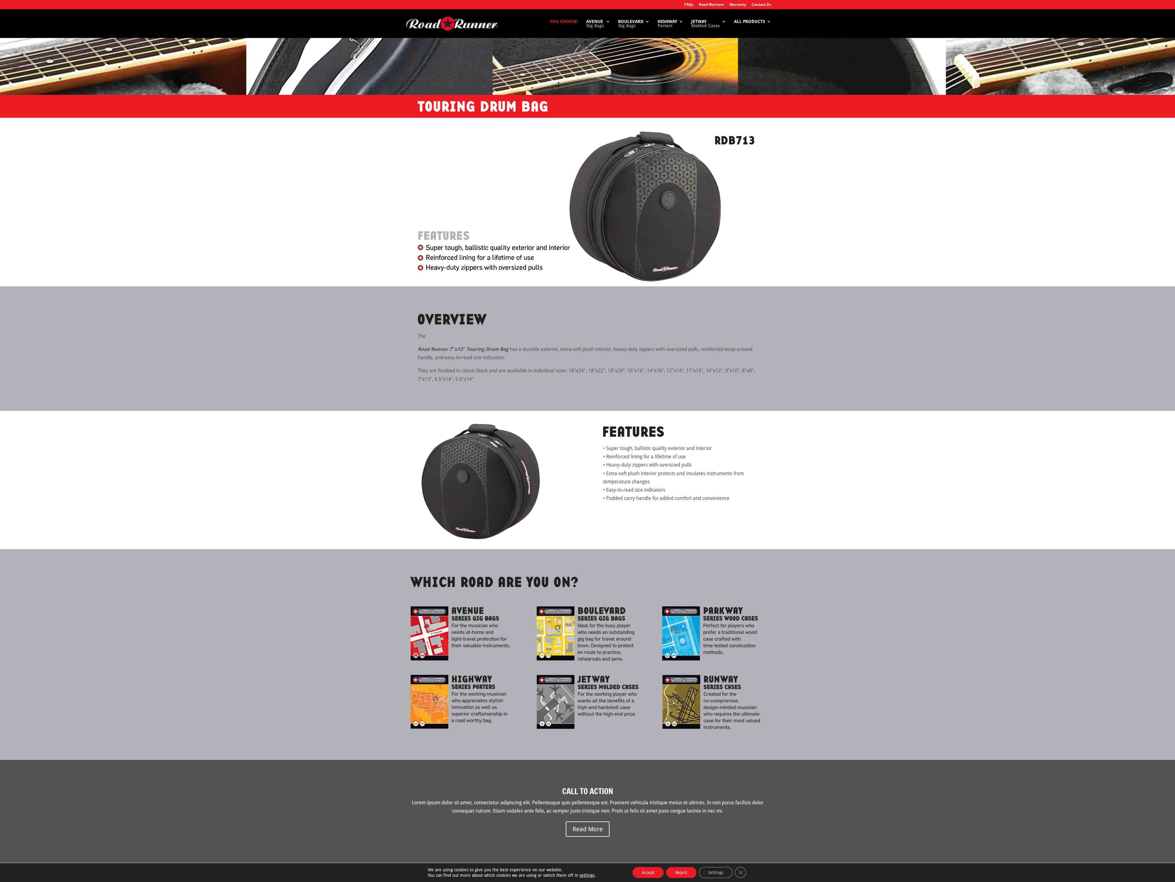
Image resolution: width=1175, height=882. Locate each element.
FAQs (688, 5)
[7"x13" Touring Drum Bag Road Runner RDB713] (480, 538)
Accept (648, 872)
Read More (588, 829)
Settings (715, 872)
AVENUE (595, 23)
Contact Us (761, 5)
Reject (681, 872)
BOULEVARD (630, 23)
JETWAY (705, 23)
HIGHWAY (667, 23)
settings (587, 875)
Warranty (737, 5)
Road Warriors (711, 5)
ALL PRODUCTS (749, 21)
